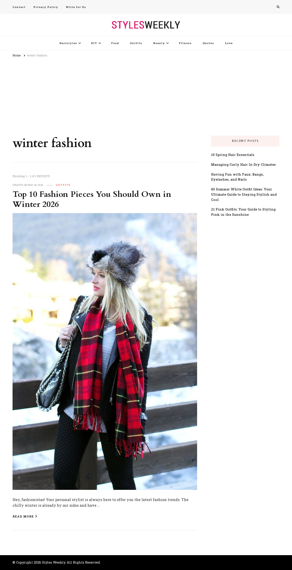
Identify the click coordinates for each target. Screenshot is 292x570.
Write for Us (76, 7)
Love (229, 43)
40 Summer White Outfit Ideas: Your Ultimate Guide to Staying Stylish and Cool (244, 194)
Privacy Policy (45, 7)
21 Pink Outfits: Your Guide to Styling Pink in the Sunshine (243, 212)
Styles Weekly (53, 562)
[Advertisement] (146, 95)
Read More (23, 516)
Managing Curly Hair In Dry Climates (243, 164)
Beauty (159, 43)
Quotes (208, 43)
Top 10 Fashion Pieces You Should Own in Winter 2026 (92, 199)
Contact (19, 7)
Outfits (136, 43)
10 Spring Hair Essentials (232, 155)
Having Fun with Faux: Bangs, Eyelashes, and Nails (237, 177)
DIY (94, 43)
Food (115, 43)
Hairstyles (68, 43)
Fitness (185, 43)
